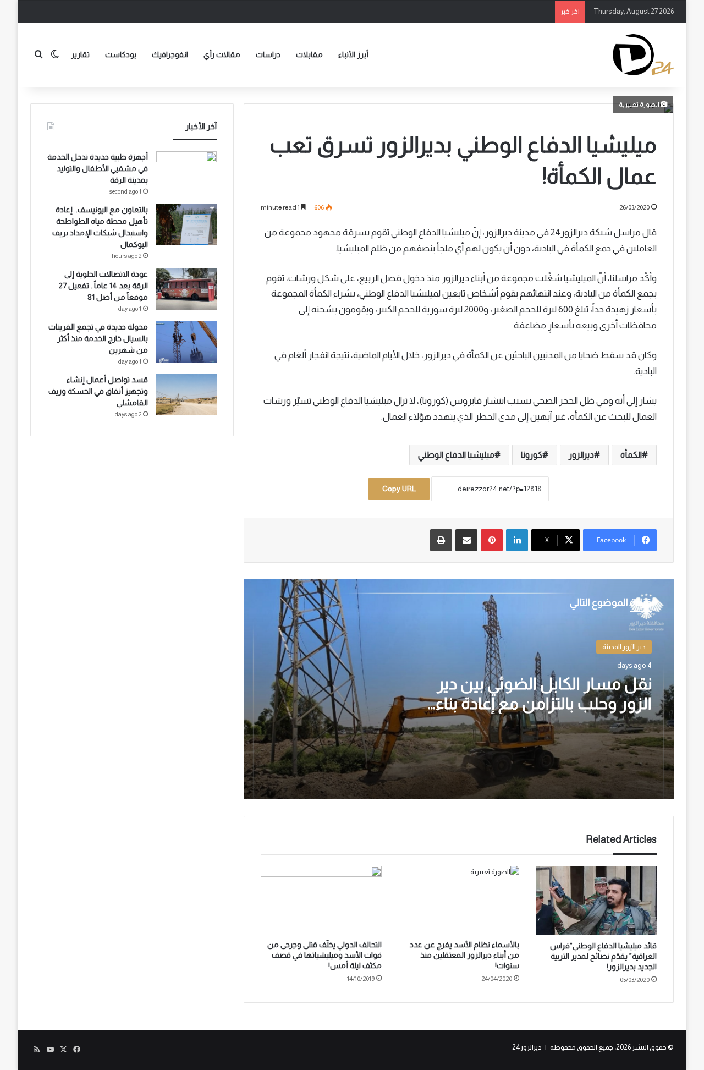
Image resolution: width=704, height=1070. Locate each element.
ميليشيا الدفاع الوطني (456, 454)
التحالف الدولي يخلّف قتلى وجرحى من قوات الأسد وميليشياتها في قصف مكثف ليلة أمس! (324, 955)
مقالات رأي (222, 54)
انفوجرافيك (170, 54)
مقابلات (309, 54)
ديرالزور (581, 454)
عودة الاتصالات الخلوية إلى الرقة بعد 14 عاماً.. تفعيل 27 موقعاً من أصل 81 (103, 285)
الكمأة (631, 454)
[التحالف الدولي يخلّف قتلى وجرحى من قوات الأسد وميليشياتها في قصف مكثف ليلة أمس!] (321, 900)
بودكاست (120, 54)
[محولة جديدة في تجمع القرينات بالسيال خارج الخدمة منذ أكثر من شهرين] (186, 342)
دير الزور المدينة (624, 647)
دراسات (268, 54)
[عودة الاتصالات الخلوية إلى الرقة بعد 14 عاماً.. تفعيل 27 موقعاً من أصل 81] (186, 289)
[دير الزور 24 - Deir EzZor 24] (643, 54)
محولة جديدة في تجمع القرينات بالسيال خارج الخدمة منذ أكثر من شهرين (98, 338)
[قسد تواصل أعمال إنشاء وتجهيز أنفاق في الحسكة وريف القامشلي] (186, 394)
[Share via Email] (466, 540)
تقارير (80, 54)
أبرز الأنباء (353, 54)
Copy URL (399, 488)
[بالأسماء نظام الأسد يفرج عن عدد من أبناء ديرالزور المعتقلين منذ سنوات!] (458, 900)
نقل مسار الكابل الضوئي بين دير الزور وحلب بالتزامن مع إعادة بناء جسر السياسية (544, 703)
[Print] (441, 540)
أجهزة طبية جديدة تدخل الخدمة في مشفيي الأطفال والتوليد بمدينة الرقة (97, 168)
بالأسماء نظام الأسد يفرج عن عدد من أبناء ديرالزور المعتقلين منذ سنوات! (464, 955)
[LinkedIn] (517, 540)
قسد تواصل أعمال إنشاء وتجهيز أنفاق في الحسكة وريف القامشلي (98, 391)
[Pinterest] (492, 540)
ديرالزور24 (527, 1047)
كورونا (531, 454)
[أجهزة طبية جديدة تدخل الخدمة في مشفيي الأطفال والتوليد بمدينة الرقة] (186, 172)
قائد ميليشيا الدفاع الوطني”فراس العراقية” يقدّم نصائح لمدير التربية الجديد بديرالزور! (603, 956)
